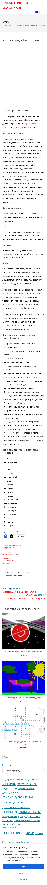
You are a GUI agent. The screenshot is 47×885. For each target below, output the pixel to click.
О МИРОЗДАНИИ (18, 780)
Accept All (23, 866)
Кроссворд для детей (13, 575)
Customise (23, 873)
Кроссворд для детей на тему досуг (23, 697)
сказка (5, 824)
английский (9, 784)
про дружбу (23, 816)
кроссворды (31, 123)
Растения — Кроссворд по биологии (8, 560)
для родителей (10, 792)
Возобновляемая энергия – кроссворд (23, 651)
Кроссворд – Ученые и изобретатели (11, 546)
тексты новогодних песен (14, 827)
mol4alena (8, 572)
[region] (23, 864)
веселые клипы (27, 784)
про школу (7, 820)
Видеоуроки (7, 780)
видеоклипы (9, 788)
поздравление (9, 816)
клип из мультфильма (17, 797)
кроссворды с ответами (16, 807)
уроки (30, 833)
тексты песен (13, 832)
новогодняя (10, 811)
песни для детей (30, 812)
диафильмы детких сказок (26, 789)
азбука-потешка (32, 779)
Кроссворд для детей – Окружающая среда (23, 742)
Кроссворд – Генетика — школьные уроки (11, 553)
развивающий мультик (27, 820)
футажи (39, 833)
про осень (35, 816)
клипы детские (12, 802)
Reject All (23, 880)
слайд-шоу (14, 824)
